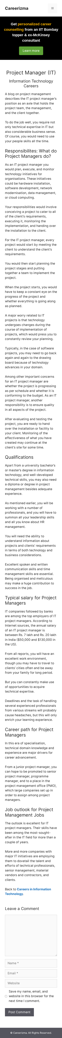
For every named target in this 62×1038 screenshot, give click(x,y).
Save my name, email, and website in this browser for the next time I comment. (31, 996)
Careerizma (16, 8)
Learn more (31, 51)
